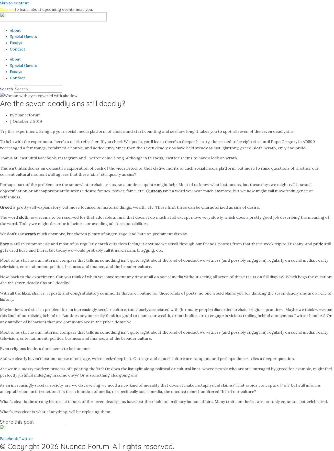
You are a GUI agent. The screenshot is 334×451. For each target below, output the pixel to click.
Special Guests (23, 36)
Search (6, 88)
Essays (16, 42)
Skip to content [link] (14, 2)
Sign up (7, 9)
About (15, 30)
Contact (17, 49)
